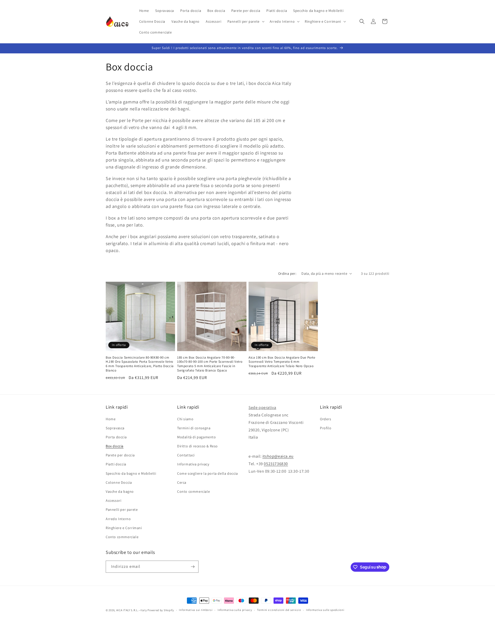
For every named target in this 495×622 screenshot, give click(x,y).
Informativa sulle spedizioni (325, 610)
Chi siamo (185, 419)
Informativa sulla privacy (235, 610)
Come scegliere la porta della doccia (207, 473)
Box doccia (114, 446)
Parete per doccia (120, 455)
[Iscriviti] (192, 567)
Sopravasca (115, 428)
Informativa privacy (193, 464)
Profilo (325, 428)
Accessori (113, 500)
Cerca (181, 482)
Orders (325, 419)
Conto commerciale (122, 537)
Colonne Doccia (119, 482)
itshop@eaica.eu (278, 456)
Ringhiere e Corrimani (124, 528)
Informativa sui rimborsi (195, 610)
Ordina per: (287, 273)
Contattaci (186, 455)
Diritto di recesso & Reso (197, 446)
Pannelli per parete (122, 509)
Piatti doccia (116, 464)
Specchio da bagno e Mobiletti (131, 473)
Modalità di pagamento (196, 437)
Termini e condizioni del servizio (279, 610)
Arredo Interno (118, 518)
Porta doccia (116, 437)
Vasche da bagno (120, 491)
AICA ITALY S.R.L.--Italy (131, 610)
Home (111, 419)
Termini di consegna (193, 428)
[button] (245, 21)
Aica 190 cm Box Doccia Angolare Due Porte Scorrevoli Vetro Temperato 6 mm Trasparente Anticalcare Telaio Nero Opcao (282, 362)
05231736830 (276, 463)
